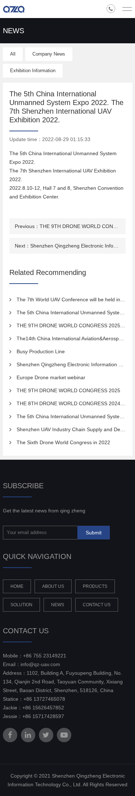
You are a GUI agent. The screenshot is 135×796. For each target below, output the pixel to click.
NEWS (57, 604)
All (12, 54)
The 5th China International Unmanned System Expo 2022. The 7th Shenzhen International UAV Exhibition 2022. (71, 312)
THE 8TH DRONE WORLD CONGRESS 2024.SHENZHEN (71, 403)
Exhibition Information (32, 70)
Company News (48, 54)
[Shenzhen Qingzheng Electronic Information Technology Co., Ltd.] (26, 9)
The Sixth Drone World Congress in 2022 (63, 442)
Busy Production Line (41, 351)
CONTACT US (97, 604)
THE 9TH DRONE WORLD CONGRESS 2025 (68, 390)
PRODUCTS (95, 586)
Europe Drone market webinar (51, 377)
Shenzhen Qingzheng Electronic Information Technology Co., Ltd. (75, 246)
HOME (16, 586)
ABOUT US (53, 586)
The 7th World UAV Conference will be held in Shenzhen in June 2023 (71, 299)
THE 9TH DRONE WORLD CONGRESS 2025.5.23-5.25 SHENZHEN (80, 226)
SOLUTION (21, 604)
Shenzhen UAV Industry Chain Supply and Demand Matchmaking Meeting (71, 429)
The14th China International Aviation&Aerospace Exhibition (71, 338)
